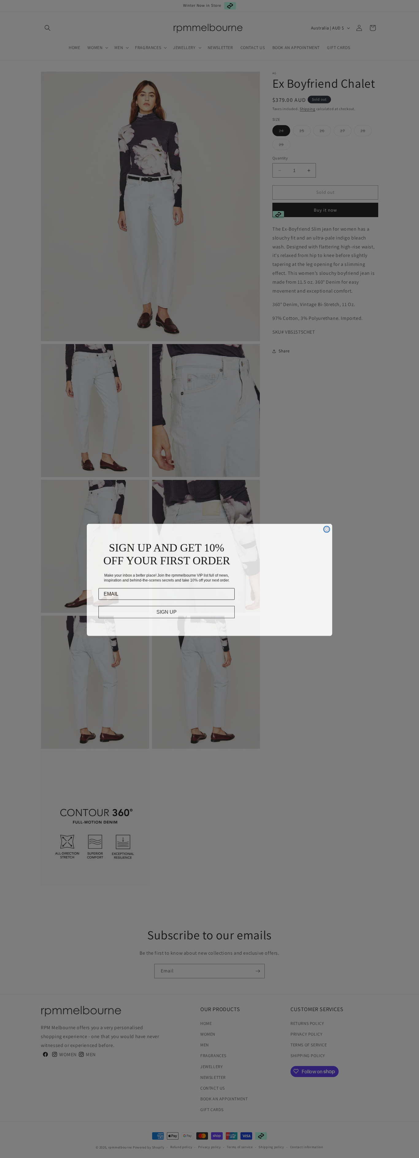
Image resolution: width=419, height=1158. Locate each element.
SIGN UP (166, 611)
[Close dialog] (327, 528)
